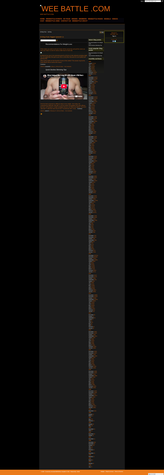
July (90, 64)
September (91, 81)
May (90, 67)
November (91, 78)
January (90, 73)
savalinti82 (47, 66)
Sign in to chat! (152, 474)
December (91, 77)
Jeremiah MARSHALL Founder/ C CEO (60, 471)
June (90, 66)
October (90, 80)
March (90, 70)
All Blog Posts (43, 32)
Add (102, 32)
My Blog (50, 32)
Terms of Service (119, 471)
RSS (41, 114)
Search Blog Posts (57, 40)
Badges (103, 471)
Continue (42, 64)
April (90, 69)
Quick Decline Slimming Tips (56, 70)
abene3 (47, 110)
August (90, 63)
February (91, 72)
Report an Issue (110, 471)
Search (162, 1)
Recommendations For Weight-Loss (59, 44)
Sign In (142, 1)
